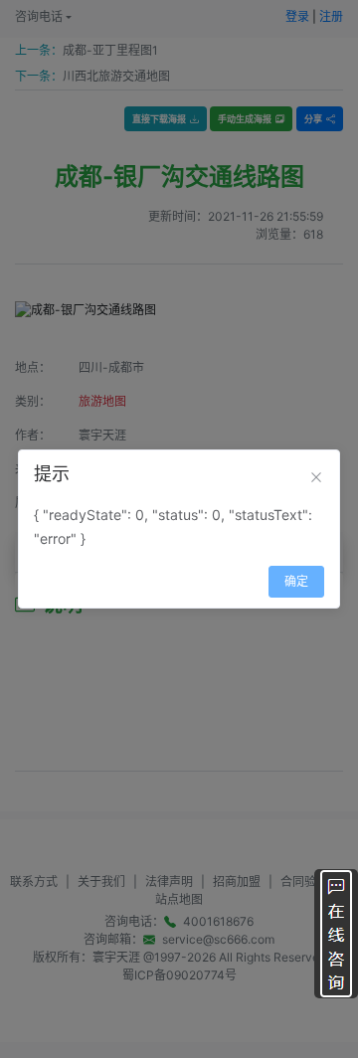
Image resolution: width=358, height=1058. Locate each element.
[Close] (316, 477)
